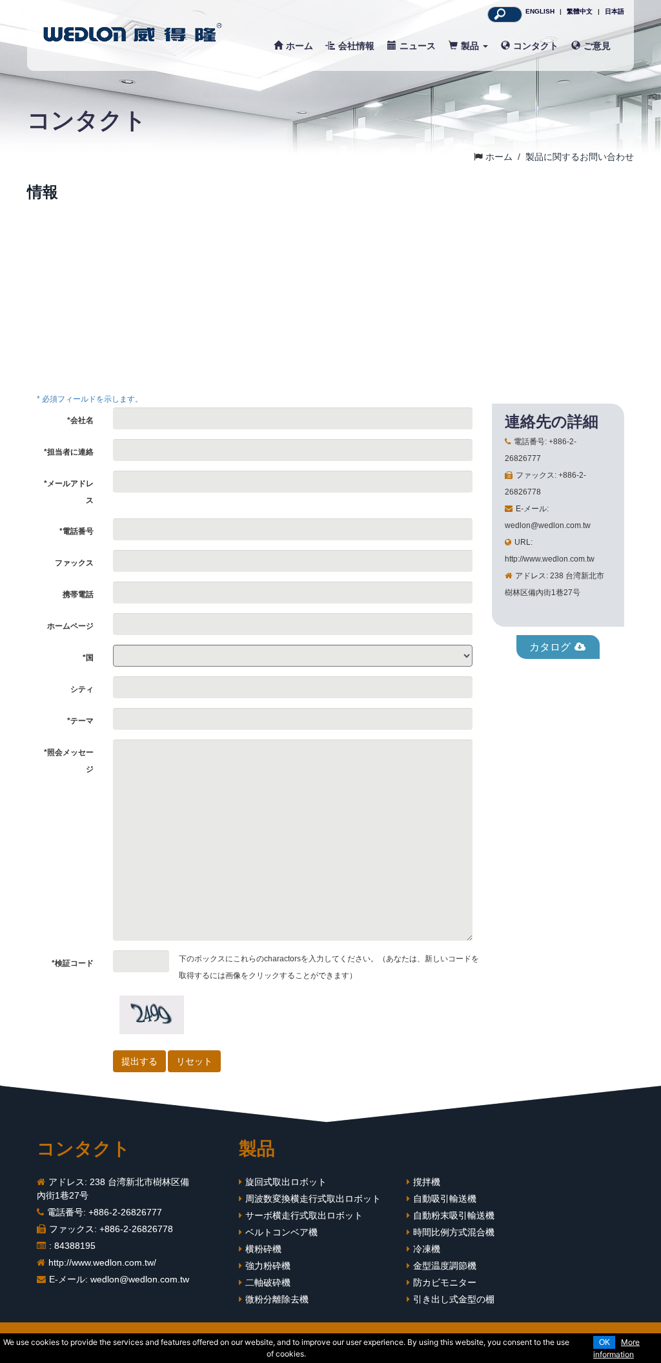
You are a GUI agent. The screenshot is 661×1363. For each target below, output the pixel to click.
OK (604, 1342)
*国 (88, 657)
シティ (82, 689)
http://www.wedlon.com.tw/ (102, 1262)
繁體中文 (580, 11)
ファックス (74, 562)
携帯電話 (78, 594)
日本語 (614, 11)
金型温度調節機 (444, 1265)
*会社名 (80, 420)
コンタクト (535, 46)
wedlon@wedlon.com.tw (139, 1279)
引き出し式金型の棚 (453, 1299)
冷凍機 (426, 1249)
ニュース (418, 46)
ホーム (299, 46)
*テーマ (80, 720)
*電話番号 (76, 531)
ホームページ (70, 626)
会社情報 (356, 46)
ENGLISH (539, 11)
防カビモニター (444, 1282)
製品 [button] (471, 46)
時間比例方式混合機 (453, 1232)
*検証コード (73, 963)
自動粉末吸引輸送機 (453, 1215)
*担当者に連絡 (69, 451)
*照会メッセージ (69, 761)
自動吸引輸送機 (444, 1198)
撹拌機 (426, 1182)
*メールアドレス (69, 492)
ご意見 (597, 46)
